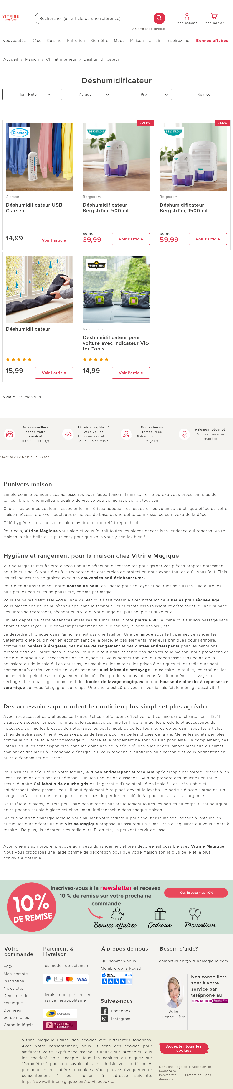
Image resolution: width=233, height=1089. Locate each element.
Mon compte (16, 973)
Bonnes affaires (212, 40)
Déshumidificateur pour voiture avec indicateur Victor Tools (116, 343)
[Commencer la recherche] (159, 18)
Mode (119, 40)
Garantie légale (19, 1024)
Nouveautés (14, 40)
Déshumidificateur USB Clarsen (34, 208)
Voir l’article (54, 240)
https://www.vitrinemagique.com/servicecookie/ (68, 1081)
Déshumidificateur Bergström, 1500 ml (184, 208)
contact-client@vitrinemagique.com (193, 961)
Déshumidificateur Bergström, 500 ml (106, 208)
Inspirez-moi (179, 40)
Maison (137, 40)
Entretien (76, 40)
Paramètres (168, 1075)
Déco (36, 40)
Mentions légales (173, 1067)
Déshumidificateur (28, 329)
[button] (19, 951)
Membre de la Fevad (121, 968)
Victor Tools (93, 329)
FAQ (8, 966)
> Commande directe (148, 29)
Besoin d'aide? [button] (179, 949)
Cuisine (54, 40)
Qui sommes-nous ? (120, 961)
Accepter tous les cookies (184, 1048)
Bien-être (99, 40)
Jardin (155, 40)
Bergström (92, 196)
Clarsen (12, 196)
